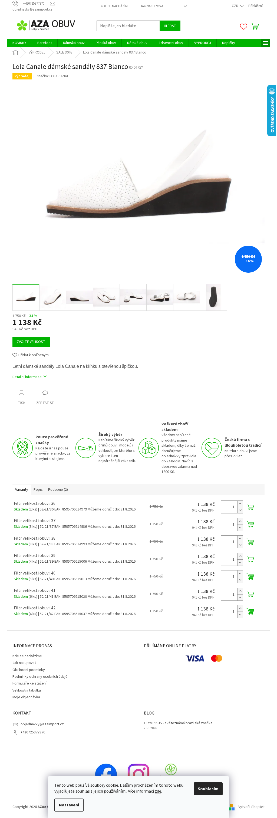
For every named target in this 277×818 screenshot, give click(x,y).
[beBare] (170, 774)
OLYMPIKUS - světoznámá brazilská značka (178, 723)
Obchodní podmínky (28, 670)
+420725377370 (33, 732)
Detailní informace (27, 377)
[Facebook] (106, 774)
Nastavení (69, 805)
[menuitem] (19, 43)
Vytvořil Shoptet (251, 807)
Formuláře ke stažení (29, 683)
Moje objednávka (26, 697)
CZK (235, 6)
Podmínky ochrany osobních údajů (39, 676)
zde (158, 791)
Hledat (170, 26)
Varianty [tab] (21, 489)
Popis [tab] (38, 489)
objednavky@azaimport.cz (42, 724)
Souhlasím (208, 789)
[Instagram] (138, 774)
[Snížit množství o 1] (240, 510)
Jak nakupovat (152, 6)
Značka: (53, 76)
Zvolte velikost (31, 342)
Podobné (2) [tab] (58, 489)
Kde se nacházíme (115, 6)
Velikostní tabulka (26, 690)
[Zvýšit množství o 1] (240, 504)
